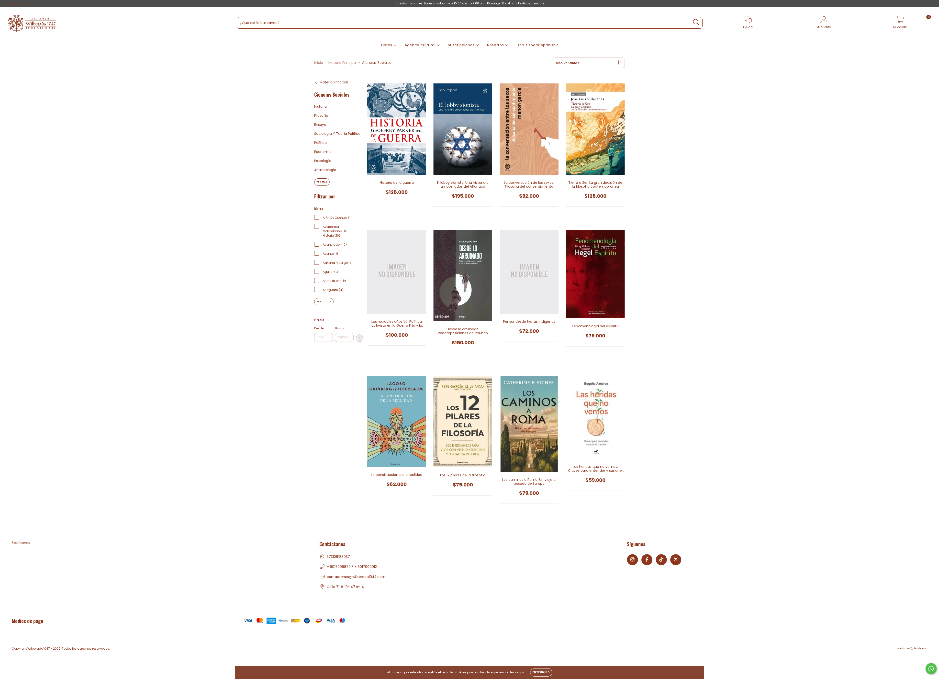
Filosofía (321, 115)
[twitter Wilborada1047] (29, 3)
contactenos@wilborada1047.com (356, 576)
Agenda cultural (421, 45)
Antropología (325, 169)
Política (320, 142)
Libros (387, 45)
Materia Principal (342, 62)
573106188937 (338, 556)
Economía (323, 151)
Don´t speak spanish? (537, 45)
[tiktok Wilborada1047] (22, 3)
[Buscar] (696, 22)
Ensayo (320, 124)
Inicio (318, 62)
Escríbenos (21, 542)
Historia (320, 106)
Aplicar (359, 338)
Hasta (339, 328)
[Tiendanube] (912, 649)
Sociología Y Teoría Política (337, 133)
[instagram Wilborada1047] (7, 3)
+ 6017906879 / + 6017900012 (352, 566)
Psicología (322, 160)
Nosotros (496, 45)
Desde (319, 328)
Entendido (541, 672)
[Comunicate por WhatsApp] (931, 668)
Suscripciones (462, 45)
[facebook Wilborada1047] (14, 3)
